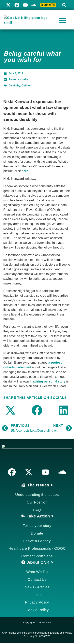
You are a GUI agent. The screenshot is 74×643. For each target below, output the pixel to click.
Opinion (26, 85)
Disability (14, 85)
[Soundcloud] (62, 472)
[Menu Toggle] (62, 20)
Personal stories (19, 79)
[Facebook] (16, 5)
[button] (64, 5)
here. (25, 171)
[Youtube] (25, 5)
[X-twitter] (8, 5)
